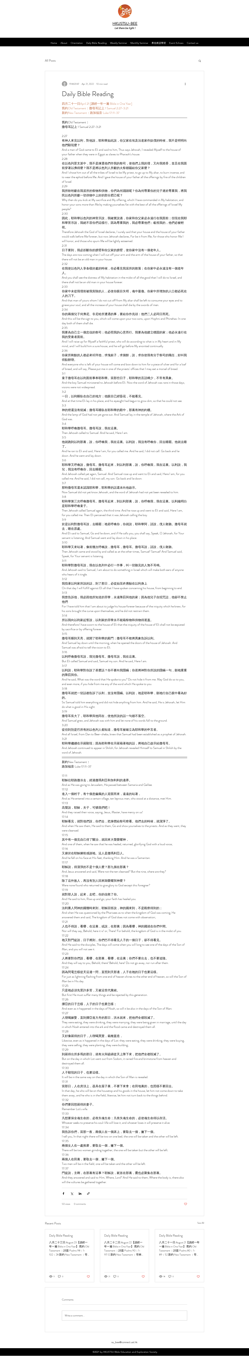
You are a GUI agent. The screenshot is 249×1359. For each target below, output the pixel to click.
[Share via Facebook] (63, 1193)
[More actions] (185, 84)
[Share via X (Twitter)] (71, 1193)
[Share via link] (88, 1193)
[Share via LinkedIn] (80, 1193)
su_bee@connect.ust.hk (124, 1342)
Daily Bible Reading (61, 1235)
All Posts (50, 60)
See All (200, 1223)
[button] (199, 60)
